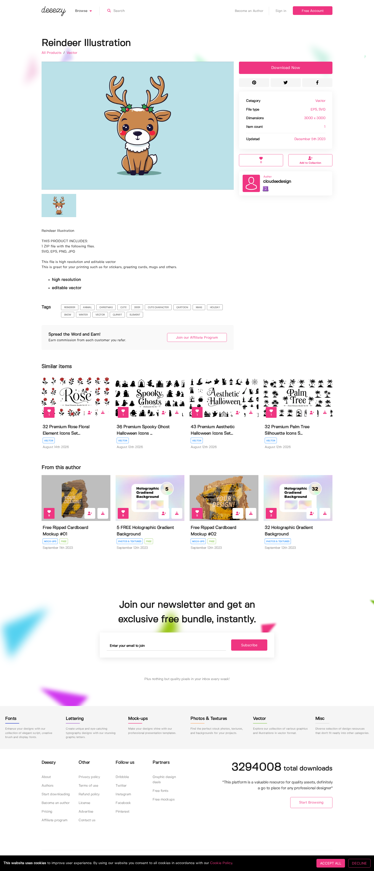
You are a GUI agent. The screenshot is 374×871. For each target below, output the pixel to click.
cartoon (182, 307)
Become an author (55, 803)
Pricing (47, 811)
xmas (199, 307)
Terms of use (88, 785)
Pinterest (122, 811)
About (46, 777)
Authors (47, 785)
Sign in (281, 11)
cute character (158, 307)
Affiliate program (55, 820)
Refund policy (89, 794)
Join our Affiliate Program (197, 337)
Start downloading (56, 794)
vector (100, 315)
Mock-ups (50, 541)
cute (123, 307)
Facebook (123, 803)
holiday (215, 307)
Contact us (87, 820)
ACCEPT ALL (330, 863)
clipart (117, 315)
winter (83, 315)
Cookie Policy (221, 863)
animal (87, 307)
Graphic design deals (164, 779)
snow (67, 315)
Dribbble (122, 777)
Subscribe (249, 645)
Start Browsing (311, 802)
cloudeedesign (277, 181)
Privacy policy (89, 777)
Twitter (121, 785)
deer (137, 307)
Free (63, 541)
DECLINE (359, 863)
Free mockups (163, 799)
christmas (106, 307)
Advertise (86, 811)
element (135, 315)
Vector (72, 52)
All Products (52, 52)
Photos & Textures (129, 541)
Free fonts (160, 791)
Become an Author (249, 11)
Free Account (313, 11)
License (84, 803)
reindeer (69, 307)
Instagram (123, 794)
